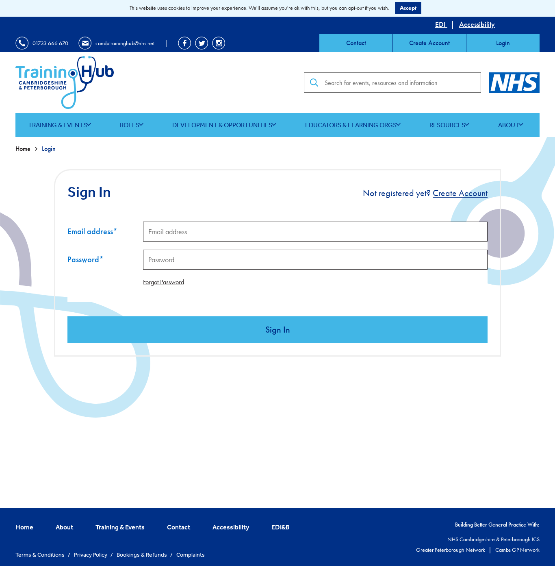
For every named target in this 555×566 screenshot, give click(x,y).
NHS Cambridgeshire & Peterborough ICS (493, 539)
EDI (441, 24)
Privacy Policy (91, 554)
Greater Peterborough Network (451, 549)
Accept (408, 7)
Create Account (429, 43)
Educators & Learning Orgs (351, 125)
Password (85, 259)
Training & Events (57, 125)
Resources (447, 125)
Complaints (190, 554)
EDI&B (280, 527)
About (508, 125)
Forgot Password (163, 282)
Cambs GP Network (517, 549)
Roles (129, 125)
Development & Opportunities (222, 125)
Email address (92, 231)
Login (503, 43)
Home (23, 148)
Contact (356, 43)
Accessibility (477, 24)
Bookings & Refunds (142, 554)
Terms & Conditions (40, 554)
